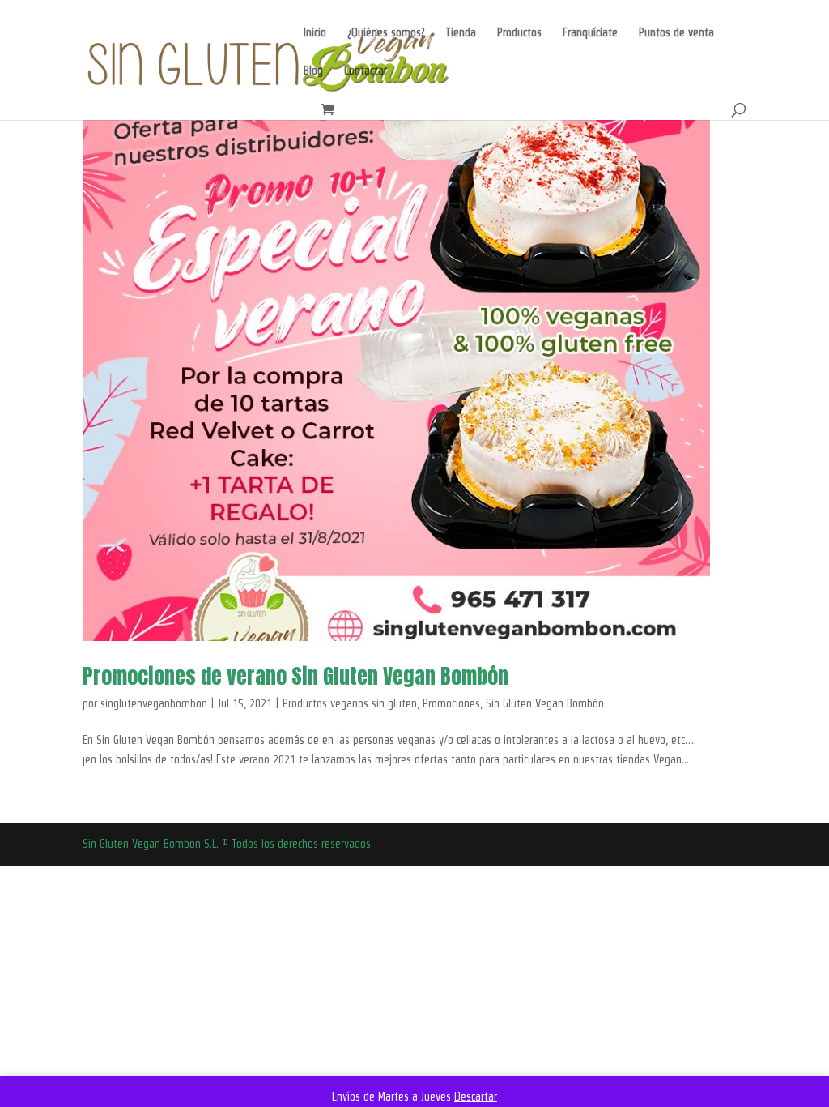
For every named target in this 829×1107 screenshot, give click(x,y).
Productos (519, 33)
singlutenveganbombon (153, 703)
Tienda (460, 33)
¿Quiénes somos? (385, 33)
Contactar (365, 71)
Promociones (451, 703)
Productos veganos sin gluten (350, 703)
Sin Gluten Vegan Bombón (545, 703)
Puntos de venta (676, 33)
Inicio (315, 33)
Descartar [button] (475, 1096)
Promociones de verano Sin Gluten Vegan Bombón (295, 676)
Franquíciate (590, 33)
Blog (313, 71)
